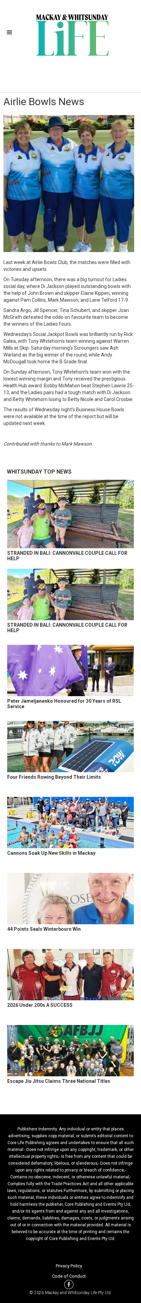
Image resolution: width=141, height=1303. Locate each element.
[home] (70, 34)
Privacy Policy (69, 1265)
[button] (11, 32)
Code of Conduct (69, 1276)
